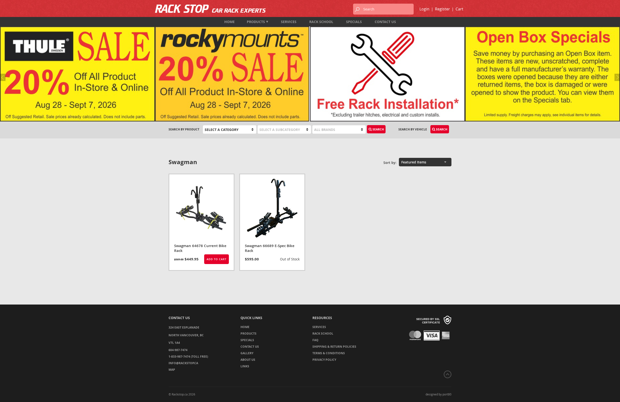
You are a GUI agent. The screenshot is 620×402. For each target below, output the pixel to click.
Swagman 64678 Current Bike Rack (200, 248)
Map (172, 370)
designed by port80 (438, 394)
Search (441, 129)
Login (424, 9)
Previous (3, 77)
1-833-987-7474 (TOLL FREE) (188, 356)
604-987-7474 (178, 350)
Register (442, 9)
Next (616, 77)
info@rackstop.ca (183, 363)
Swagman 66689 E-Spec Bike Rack (269, 248)
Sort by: (389, 162)
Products (256, 21)
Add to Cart (216, 259)
